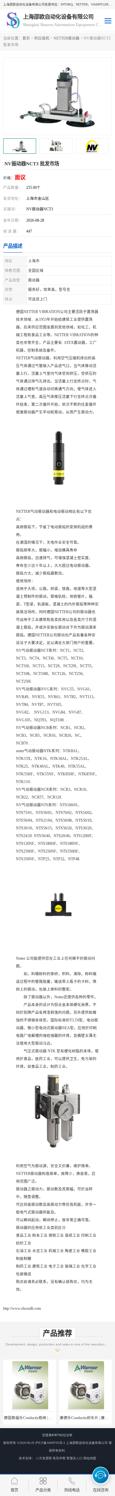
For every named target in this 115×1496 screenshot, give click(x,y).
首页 (26, 38)
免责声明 (59, 1458)
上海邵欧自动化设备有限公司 (87, 1443)
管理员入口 (74, 1458)
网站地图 (89, 1458)
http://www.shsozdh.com (22, 1308)
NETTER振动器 (67, 38)
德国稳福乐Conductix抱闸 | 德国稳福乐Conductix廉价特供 (51, 1418)
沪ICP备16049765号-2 (50, 1443)
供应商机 (42, 38)
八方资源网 (44, 1458)
